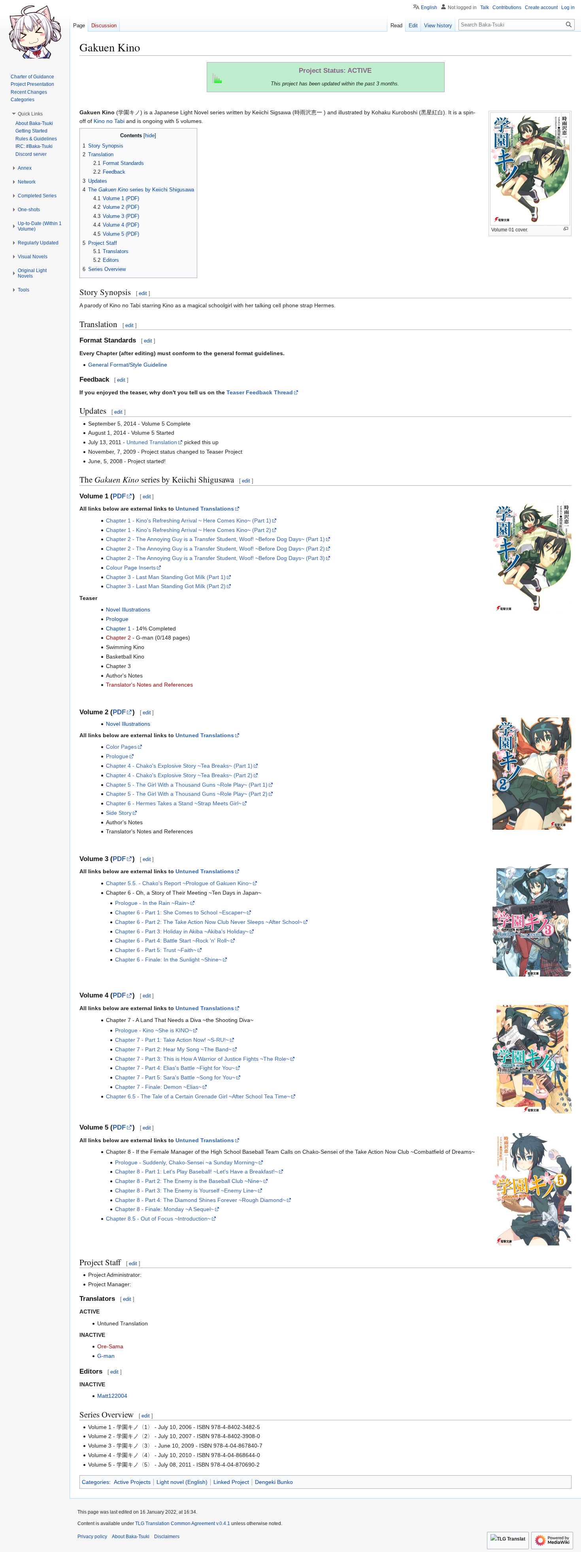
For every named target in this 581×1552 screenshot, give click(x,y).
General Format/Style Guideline (127, 365)
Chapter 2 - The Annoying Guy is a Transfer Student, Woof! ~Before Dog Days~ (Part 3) (215, 558)
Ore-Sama (110, 1346)
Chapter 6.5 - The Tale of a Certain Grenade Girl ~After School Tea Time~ (198, 1096)
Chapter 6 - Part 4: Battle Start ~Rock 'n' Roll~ (172, 940)
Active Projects (132, 1482)
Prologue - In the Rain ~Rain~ (152, 903)
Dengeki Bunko (274, 1482)
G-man (106, 1356)
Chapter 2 (118, 637)
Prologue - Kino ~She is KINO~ (153, 1030)
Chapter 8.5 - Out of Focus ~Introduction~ (158, 1218)
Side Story (119, 813)
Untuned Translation (151, 442)
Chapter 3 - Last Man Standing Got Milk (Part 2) (166, 586)
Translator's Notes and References (149, 684)
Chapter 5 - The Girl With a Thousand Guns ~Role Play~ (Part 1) (187, 785)
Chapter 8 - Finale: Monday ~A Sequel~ (164, 1209)
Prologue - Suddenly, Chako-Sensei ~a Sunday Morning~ (186, 1162)
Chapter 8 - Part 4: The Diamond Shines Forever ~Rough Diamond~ (200, 1200)
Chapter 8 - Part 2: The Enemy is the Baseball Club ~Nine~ (188, 1181)
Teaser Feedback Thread (259, 392)
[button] (30, 114)
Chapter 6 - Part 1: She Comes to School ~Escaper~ (180, 912)
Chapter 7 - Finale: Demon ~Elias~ (158, 1087)
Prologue (117, 619)
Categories (95, 1482)
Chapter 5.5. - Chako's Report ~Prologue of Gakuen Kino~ (179, 883)
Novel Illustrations (128, 609)
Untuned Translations (204, 508)
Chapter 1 (118, 628)
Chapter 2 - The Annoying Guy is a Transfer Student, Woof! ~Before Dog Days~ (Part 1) (215, 539)
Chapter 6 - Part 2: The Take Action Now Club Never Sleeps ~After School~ (208, 922)
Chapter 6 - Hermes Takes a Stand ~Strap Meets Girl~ (173, 803)
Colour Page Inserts (131, 567)
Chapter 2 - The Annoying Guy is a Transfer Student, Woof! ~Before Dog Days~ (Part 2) (215, 548)
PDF (119, 496)
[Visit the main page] (34, 31)
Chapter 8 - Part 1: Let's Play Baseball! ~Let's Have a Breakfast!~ (196, 1171)
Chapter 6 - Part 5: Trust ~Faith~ (155, 950)
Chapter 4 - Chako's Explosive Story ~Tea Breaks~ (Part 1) (179, 766)
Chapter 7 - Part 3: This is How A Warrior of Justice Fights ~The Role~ (202, 1059)
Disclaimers (166, 1536)
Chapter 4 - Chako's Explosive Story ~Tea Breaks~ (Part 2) (179, 775)
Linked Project (231, 1482)
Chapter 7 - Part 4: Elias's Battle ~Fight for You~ (175, 1068)
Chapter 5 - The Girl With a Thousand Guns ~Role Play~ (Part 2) (187, 794)
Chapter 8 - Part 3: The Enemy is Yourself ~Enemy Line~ (186, 1190)
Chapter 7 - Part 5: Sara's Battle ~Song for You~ (175, 1077)
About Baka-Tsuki (130, 1536)
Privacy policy (92, 1536)
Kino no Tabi (109, 121)
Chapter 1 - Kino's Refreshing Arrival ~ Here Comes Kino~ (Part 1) (188, 520)
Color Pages (121, 747)
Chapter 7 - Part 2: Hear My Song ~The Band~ (173, 1049)
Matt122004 (112, 1396)
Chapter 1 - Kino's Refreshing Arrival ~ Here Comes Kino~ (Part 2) (188, 530)
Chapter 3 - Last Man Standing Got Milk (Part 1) (166, 577)
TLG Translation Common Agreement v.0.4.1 (182, 1523)
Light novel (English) (182, 1482)
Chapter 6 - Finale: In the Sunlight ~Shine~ (168, 959)
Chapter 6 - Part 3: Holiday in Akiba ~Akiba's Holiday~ (182, 931)
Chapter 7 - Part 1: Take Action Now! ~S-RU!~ (172, 1040)
